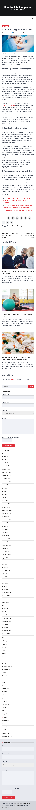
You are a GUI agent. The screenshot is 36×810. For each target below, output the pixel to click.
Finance (4, 663)
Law (3, 685)
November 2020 (6, 621)
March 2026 (5, 466)
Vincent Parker (7, 33)
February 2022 (6, 586)
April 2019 (4, 637)
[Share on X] (13, 218)
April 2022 (5, 583)
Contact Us (5, 721)
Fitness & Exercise (7, 666)
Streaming (5, 701)
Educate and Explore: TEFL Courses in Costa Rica (17, 315)
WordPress (5, 808)
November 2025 (6, 475)
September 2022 (7, 570)
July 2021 (4, 605)
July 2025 (4, 488)
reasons (28, 226)
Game (4, 673)
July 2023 (4, 561)
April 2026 (5, 463)
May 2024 (5, 529)
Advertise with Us (7, 736)
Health (4, 679)
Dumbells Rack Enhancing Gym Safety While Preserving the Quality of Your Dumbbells (17, 200)
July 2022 (4, 577)
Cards (3, 650)
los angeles (21, 226)
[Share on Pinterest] (25, 218)
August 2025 (5, 485)
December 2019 (6, 631)
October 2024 (6, 517)
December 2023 (7, 545)
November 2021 (6, 593)
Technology (5, 704)
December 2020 (7, 618)
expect (10, 226)
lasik (15, 226)
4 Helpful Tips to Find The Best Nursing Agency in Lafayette (18, 272)
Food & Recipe (6, 669)
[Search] (33, 18)
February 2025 (6, 504)
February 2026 (6, 469)
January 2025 (6, 507)
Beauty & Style (6, 644)
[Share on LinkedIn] (17, 218)
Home (3, 682)
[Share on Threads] (7, 222)
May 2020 (5, 624)
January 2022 (6, 589)
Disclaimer (5, 730)
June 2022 (5, 580)
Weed (3, 711)
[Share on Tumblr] (3, 222)
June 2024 (5, 526)
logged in (14, 379)
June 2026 (5, 456)
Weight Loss (5, 714)
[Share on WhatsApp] (21, 218)
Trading (4, 707)
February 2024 (6, 539)
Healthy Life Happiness (18, 7)
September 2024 (7, 520)
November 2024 (7, 513)
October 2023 (6, 551)
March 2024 (5, 536)
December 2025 (7, 472)
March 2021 (5, 615)
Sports (4, 698)
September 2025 (7, 482)
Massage (4, 692)
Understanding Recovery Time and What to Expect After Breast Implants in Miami (16, 358)
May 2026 (5, 460)
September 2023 (7, 555)
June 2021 (5, 608)
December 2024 (7, 510)
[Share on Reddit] (29, 218)
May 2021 (4, 612)
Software (4, 695)
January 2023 (6, 567)
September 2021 (7, 599)
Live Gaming (5, 688)
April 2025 (5, 498)
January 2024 (6, 542)
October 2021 (6, 596)
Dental (4, 653)
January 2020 (6, 627)
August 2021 (5, 602)
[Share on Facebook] (8, 218)
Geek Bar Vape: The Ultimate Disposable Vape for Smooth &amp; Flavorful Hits (18, 207)
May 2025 (5, 494)
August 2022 (5, 574)
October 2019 (6, 634)
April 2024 (5, 532)
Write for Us (5, 733)
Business (4, 647)
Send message (8, 446)
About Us (4, 727)
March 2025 (5, 501)
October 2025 (6, 479)
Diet (3, 657)
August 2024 (5, 523)
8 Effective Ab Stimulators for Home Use (19, 211)
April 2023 (5, 564)
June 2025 (5, 491)
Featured (5, 26)
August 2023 (5, 558)
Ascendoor (17, 805)
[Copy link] (11, 222)
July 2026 (4, 453)
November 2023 (6, 548)
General (4, 676)
